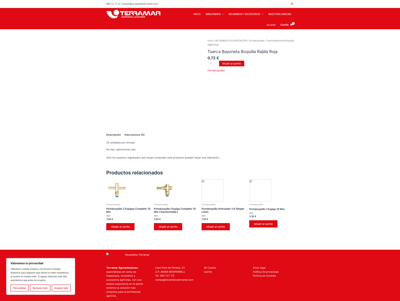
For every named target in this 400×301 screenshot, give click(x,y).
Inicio (210, 40)
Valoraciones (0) (134, 134)
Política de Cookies (264, 275)
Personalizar (19, 288)
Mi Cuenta (210, 267)
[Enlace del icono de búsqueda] (292, 4)
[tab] (113, 135)
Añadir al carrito (231, 63)
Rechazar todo (40, 288)
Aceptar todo (61, 288)
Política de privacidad (266, 271)
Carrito (208, 271)
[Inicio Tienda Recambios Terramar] (151, 258)
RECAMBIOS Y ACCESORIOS (244, 14)
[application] (222, 14)
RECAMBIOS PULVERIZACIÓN (231, 40)
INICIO (197, 14)
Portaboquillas (256, 40)
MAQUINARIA (213, 14)
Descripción (113, 134)
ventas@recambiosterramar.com (174, 279)
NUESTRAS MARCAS (279, 14)
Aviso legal (259, 267)
